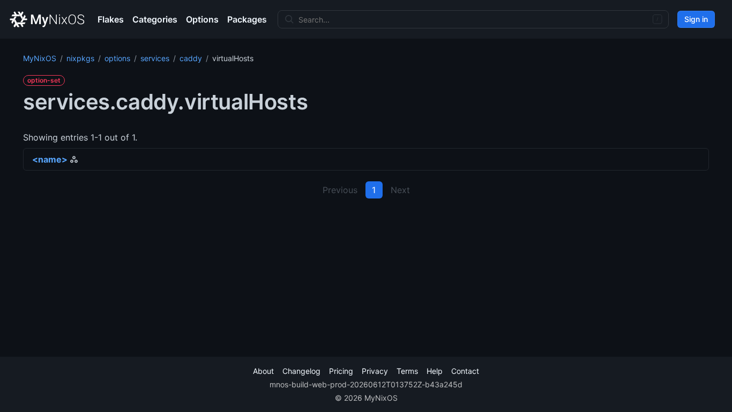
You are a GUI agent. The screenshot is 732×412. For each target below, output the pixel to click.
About (263, 371)
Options (202, 19)
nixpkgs (80, 58)
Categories (154, 19)
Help (435, 371)
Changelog (301, 371)
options (117, 58)
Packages (247, 19)
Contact (465, 371)
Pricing (341, 371)
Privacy (375, 371)
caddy (191, 58)
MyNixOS (39, 58)
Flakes (111, 19)
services (154, 58)
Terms (407, 371)
